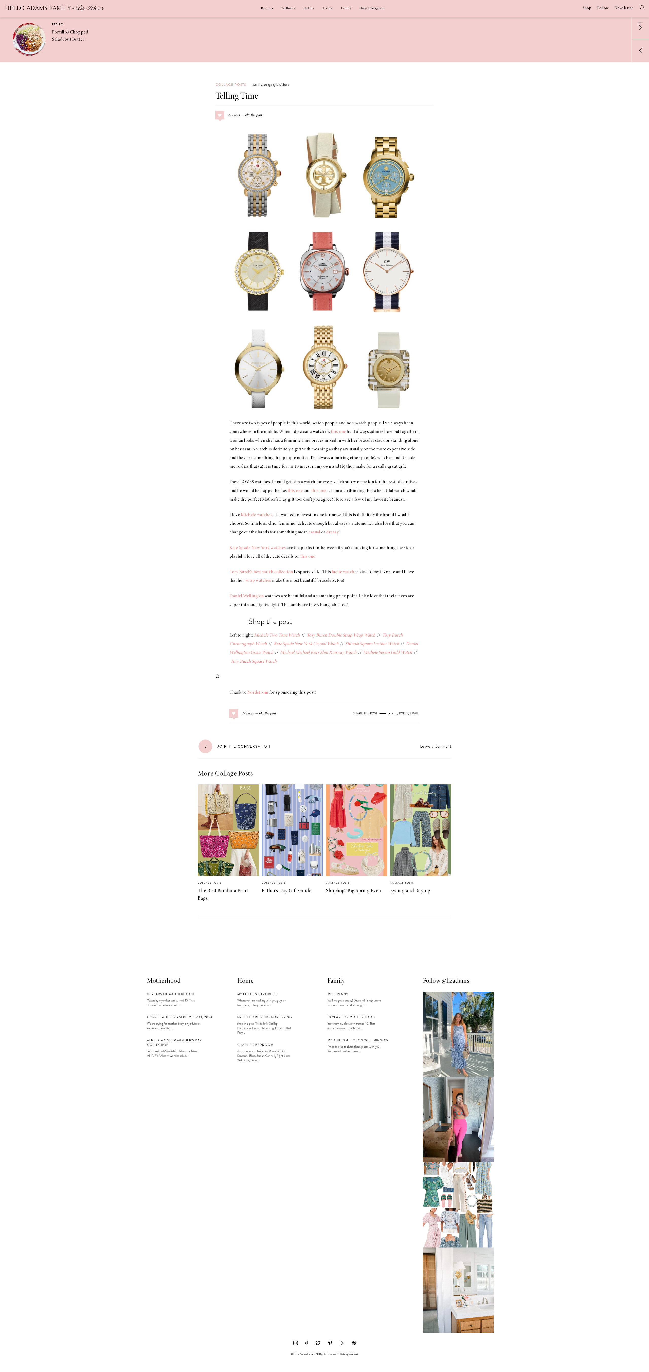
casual (314, 532)
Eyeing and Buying (410, 890)
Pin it (393, 713)
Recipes (267, 8)
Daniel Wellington (246, 596)
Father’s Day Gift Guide (287, 890)
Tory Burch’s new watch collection (261, 572)
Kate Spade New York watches (257, 548)
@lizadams (456, 981)
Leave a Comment (435, 746)
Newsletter (624, 8)
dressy (332, 532)
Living (328, 8)
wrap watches (258, 580)
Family (346, 8)
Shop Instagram (372, 8)
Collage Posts (230, 84)
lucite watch (343, 572)
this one (338, 432)
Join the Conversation (238, 746)
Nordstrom (257, 692)
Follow (603, 8)
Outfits (309, 8)
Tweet (403, 713)
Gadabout (353, 1354)
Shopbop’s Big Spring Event (354, 890)
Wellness (288, 8)
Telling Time (236, 96)
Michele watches (257, 515)
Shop (587, 8)
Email (414, 713)
